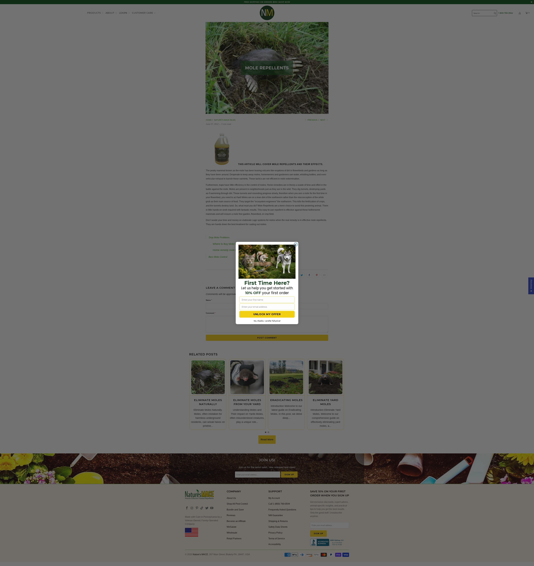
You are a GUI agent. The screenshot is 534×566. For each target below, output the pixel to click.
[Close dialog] (295, 244)
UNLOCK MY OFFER (267, 314)
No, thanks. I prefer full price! (267, 321)
